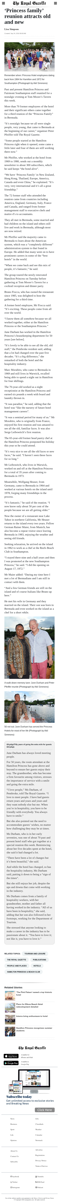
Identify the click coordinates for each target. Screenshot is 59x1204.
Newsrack (39, 1140)
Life (11, 1135)
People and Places (17, 965)
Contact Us (14, 1156)
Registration (40, 1155)
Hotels (37, 965)
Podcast (40, 1187)
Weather (38, 1129)
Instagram (16, 1187)
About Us (13, 1151)
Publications (39, 959)
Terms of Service (41, 1166)
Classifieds (39, 1124)
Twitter (14, 1182)
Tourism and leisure (35, 953)
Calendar (38, 1135)
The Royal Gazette (16, 959)
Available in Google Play (25, 1062)
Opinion (13, 1140)
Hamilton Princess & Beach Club (23, 971)
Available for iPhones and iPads (27, 1056)
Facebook (15, 1176)
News (12, 1118)
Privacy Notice (40, 1160)
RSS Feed (40, 1182)
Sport (12, 1129)
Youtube (40, 1176)
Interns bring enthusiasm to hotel (32, 1016)
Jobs (37, 1118)
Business (13, 1124)
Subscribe (14, 1161)
